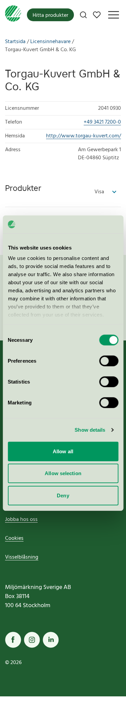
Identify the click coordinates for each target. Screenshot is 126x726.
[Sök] (83, 15)
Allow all (63, 451)
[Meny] (113, 14)
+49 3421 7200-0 (102, 122)
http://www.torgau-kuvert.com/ (83, 136)
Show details (90, 430)
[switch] (108, 360)
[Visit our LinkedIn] (51, 640)
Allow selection (63, 473)
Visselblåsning (21, 557)
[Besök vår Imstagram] (32, 640)
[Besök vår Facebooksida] (13, 640)
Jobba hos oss (21, 519)
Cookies (14, 538)
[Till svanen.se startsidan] (13, 14)
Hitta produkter (50, 15)
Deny (63, 495)
